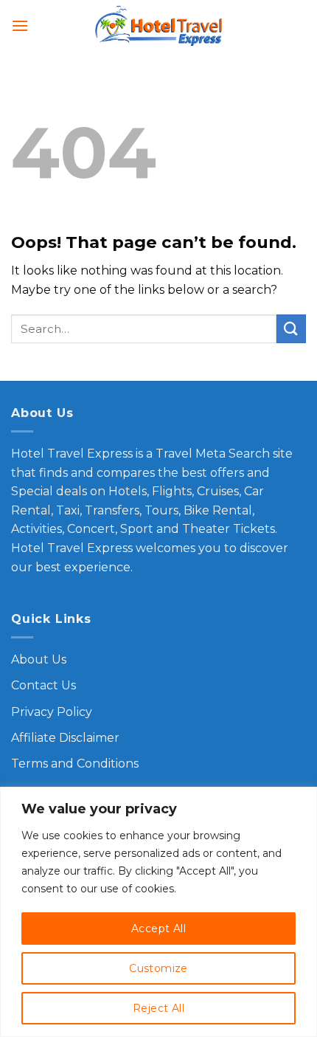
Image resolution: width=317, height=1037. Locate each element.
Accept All (158, 928)
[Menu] (20, 25)
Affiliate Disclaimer (65, 738)
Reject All (158, 1008)
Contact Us (43, 685)
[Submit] (291, 328)
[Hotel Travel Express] (158, 26)
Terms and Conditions (75, 764)
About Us (38, 659)
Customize (158, 968)
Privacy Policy (51, 712)
